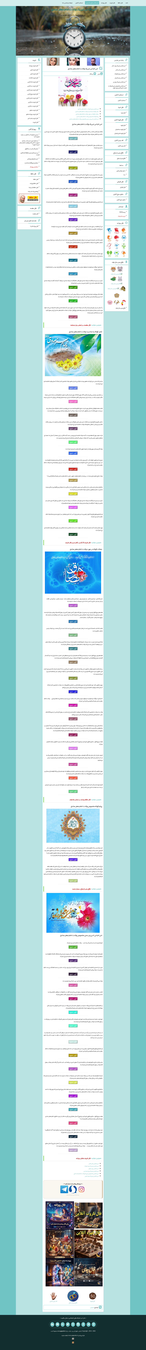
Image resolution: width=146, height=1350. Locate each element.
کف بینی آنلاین (121, 145)
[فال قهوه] (88, 1244)
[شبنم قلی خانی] (53, 62)
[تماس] (73, 1324)
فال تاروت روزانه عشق (32, 114)
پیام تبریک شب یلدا (33, 191)
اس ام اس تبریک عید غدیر (92, 1176)
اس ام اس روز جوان (93, 1168)
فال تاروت (112, 2)
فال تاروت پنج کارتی (33, 94)
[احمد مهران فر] (93, 62)
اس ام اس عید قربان (120, 77)
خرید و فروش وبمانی (32, 158)
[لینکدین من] (52, 1324)
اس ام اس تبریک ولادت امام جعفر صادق (73, 9)
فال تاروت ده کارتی (33, 106)
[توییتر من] (68, 1324)
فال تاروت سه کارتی (32, 85)
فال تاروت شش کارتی (32, 98)
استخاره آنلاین (79, 2)
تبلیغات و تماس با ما (67, 2)
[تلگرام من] (88, 1324)
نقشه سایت (64, 1335)
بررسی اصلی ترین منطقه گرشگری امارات (30, 153)
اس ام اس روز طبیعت (120, 73)
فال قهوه (123, 125)
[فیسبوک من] (83, 1324)
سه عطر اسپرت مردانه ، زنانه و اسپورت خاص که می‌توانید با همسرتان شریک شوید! (29, 142)
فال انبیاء (123, 112)
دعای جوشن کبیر (120, 170)
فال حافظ (120, 2)
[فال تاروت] (88, 1216)
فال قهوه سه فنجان (120, 129)
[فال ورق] (60, 1272)
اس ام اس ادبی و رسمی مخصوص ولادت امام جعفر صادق (84, 119)
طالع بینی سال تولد (120, 308)
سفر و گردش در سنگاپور (31, 148)
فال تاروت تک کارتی (33, 81)
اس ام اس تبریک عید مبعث (92, 1166)
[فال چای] (88, 1272)
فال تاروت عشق (34, 110)
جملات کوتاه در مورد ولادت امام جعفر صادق (87, 114)
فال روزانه (104, 2)
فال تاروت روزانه (33, 65)
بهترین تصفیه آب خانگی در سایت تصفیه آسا (30, 135)
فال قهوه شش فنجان (119, 133)
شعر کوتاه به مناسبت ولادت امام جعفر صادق (87, 111)
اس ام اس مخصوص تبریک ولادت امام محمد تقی (86, 1173)
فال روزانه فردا (34, 226)
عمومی (92, 1307)
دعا (124, 174)
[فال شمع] (60, 1244)
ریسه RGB (122, 212)
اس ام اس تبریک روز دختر (118, 65)
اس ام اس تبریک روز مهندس (91, 1171)
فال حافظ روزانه (34, 183)
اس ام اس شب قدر (94, 1163)
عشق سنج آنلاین (121, 199)
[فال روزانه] (60, 1216)
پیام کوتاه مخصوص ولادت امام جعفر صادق (87, 116)
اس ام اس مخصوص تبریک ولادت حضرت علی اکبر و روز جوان (117, 86)
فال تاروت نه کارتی (33, 102)
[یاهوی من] (94, 1324)
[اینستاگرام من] (78, 1324)
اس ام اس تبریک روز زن (119, 81)
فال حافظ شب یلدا (33, 187)
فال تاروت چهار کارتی (32, 89)
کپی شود (73, 138)
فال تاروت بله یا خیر (33, 118)
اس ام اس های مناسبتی (92, 2)
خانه (127, 2)
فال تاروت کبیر (34, 69)
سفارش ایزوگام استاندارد (31, 162)
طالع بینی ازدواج (121, 158)
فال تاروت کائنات (33, 77)
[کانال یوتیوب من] (57, 1324)
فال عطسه (35, 213)
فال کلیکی (122, 187)
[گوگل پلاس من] (63, 1324)
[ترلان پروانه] (73, 62)
